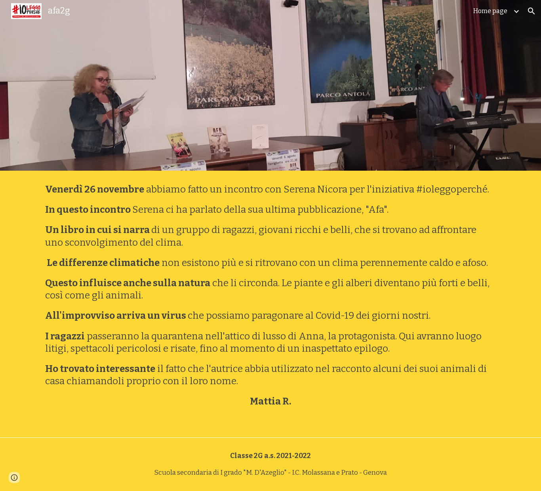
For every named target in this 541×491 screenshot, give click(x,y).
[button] (531, 11)
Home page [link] (490, 11)
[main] (270, 304)
